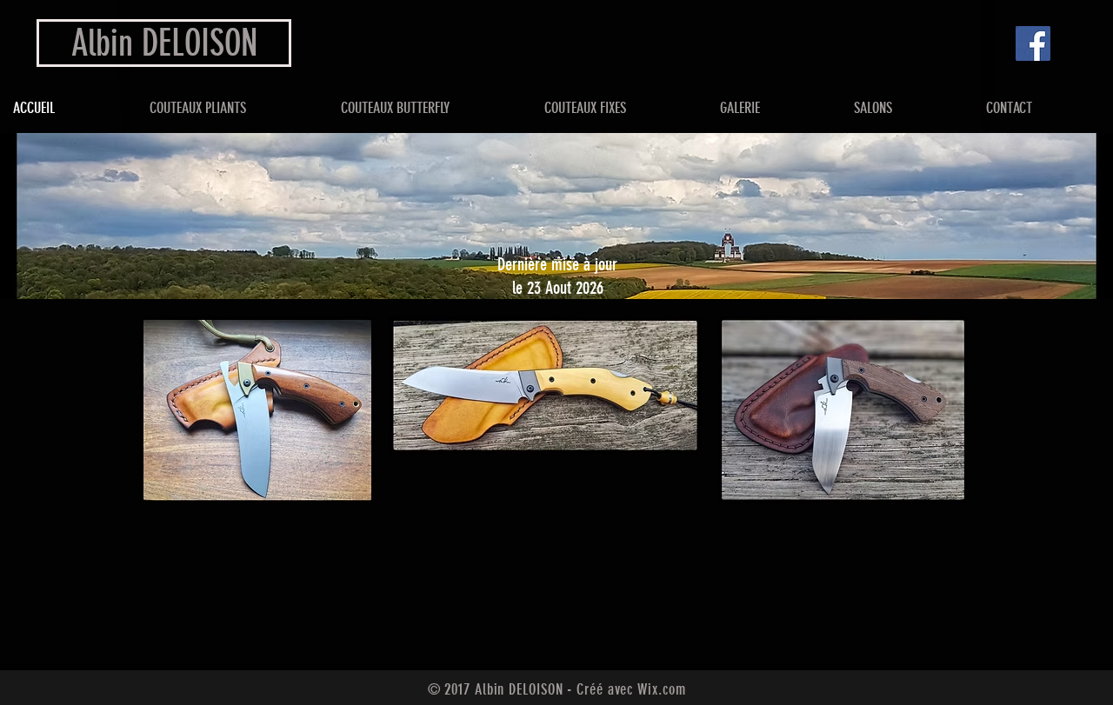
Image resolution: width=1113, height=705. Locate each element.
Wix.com (661, 689)
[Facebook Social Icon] (1033, 43)
